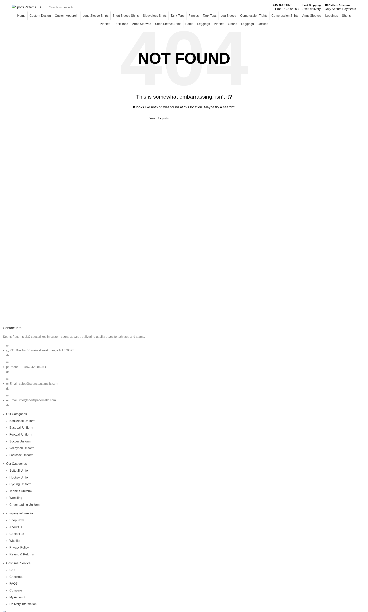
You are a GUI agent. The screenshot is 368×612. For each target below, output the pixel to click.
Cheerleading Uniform (24, 504)
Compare (15, 590)
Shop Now (16, 520)
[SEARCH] (264, 7)
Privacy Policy (19, 547)
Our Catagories (16, 414)
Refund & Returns (21, 554)
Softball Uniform (20, 470)
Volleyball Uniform (21, 448)
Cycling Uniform (20, 484)
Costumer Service (18, 563)
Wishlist (14, 540)
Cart (12, 570)
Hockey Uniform (20, 477)
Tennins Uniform (20, 491)
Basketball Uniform (22, 421)
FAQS (13, 583)
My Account (17, 597)
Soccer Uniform (19, 441)
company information (20, 513)
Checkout (15, 576)
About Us (15, 527)
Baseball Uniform (21, 427)
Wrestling (15, 497)
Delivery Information (23, 604)
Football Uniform (20, 434)
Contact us (16, 533)
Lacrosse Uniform (21, 455)
